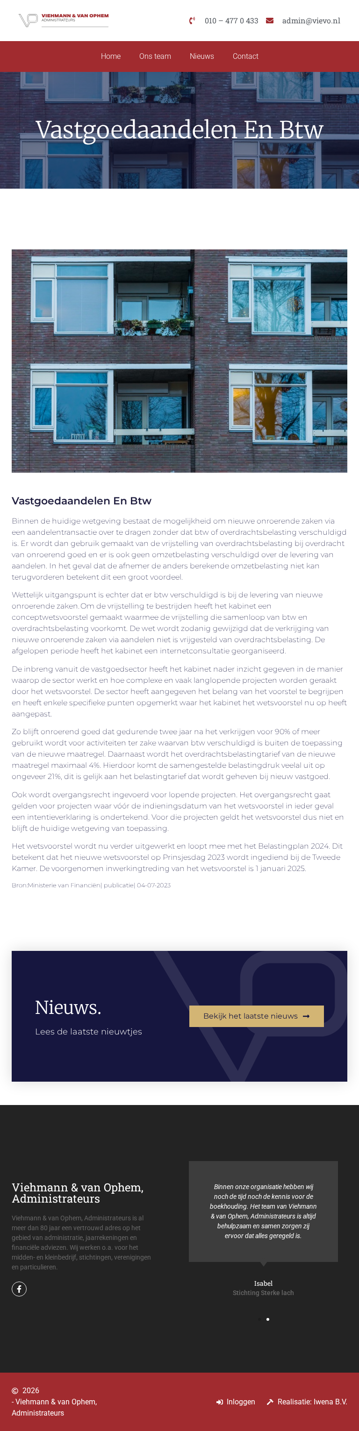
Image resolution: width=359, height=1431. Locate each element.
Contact (245, 56)
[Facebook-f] (19, 1289)
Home (111, 56)
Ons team (155, 56)
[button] (259, 1319)
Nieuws (202, 56)
